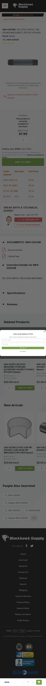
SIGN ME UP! (23, 348)
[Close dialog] (44, 331)
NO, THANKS (23, 351)
